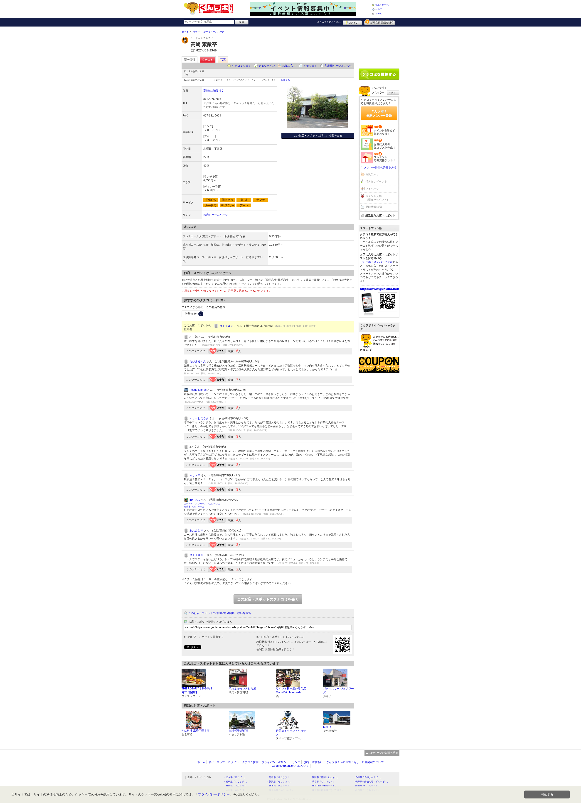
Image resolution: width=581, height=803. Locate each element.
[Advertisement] (379, 46)
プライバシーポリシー (275, 762)
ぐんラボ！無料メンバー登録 (379, 113)
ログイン (352, 22)
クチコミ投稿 (250, 762)
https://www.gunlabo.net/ (379, 289)
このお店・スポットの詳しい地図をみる (317, 135)
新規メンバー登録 (379, 22)
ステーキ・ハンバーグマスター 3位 (202, 503)
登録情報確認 (373, 207)
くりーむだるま (199, 418)
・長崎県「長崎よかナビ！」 (367, 777)
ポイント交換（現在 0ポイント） (377, 197)
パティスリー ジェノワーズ (338, 690)
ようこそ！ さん (329, 21)
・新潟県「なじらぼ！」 (279, 781)
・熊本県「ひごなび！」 (279, 777)
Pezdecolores (198, 389)
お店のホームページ (215, 214)
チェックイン (266, 65)
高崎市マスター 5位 (194, 506)
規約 (306, 762)
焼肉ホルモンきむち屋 (242, 688)
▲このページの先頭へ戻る (382, 752)
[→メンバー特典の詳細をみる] (379, 167)
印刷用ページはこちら (338, 65)
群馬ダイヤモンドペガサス (291, 732)
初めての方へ (382, 5)
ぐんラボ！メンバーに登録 (376, 262)
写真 (223, 59)
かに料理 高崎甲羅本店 (195, 730)
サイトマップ (217, 762)
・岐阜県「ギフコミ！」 (322, 781)
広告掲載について (373, 762)
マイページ (372, 188)
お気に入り (289, 65)
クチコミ (207, 59)
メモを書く (310, 65)
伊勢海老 (193, 313)
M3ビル (327, 727)
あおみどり (196, 530)
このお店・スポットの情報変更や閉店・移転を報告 (219, 613)
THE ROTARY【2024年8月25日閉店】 (197, 690)
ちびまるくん (198, 361)
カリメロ (195, 475)
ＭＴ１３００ (227, 326)
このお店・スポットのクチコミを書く (268, 599)
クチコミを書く (241, 65)
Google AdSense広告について (290, 765)
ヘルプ (378, 9)
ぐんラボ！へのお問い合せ (342, 762)
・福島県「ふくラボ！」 (236, 781)
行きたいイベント (376, 181)
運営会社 (317, 762)
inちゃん (195, 499)
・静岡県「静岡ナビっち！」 (324, 777)
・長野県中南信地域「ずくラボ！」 (371, 781)
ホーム (378, 13)
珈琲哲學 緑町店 (239, 730)
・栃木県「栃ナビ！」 (235, 777)
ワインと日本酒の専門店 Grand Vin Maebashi (291, 690)
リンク (296, 762)
